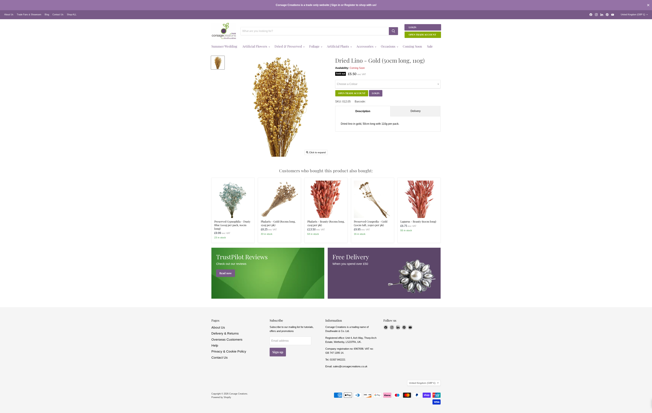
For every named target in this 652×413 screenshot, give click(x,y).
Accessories (365, 46)
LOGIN (375, 93)
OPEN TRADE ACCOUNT (351, 93)
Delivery (416, 111)
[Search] (393, 31)
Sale (430, 46)
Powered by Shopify (221, 397)
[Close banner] (648, 5)
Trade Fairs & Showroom (29, 14)
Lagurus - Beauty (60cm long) (418, 221)
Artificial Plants (338, 46)
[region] (326, 5)
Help (214, 345)
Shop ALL (71, 14)
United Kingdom (633, 14)
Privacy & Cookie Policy (228, 351)
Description (362, 111)
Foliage (314, 46)
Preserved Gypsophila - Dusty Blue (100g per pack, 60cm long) (232, 225)
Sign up (277, 352)
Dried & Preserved (289, 46)
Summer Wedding (224, 46)
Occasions (388, 46)
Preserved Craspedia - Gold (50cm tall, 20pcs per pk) (370, 223)
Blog (47, 14)
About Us (8, 14)
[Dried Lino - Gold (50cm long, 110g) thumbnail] (217, 62)
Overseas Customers (226, 339)
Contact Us (58, 14)
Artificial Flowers (255, 46)
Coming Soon (412, 46)
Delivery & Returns (225, 333)
